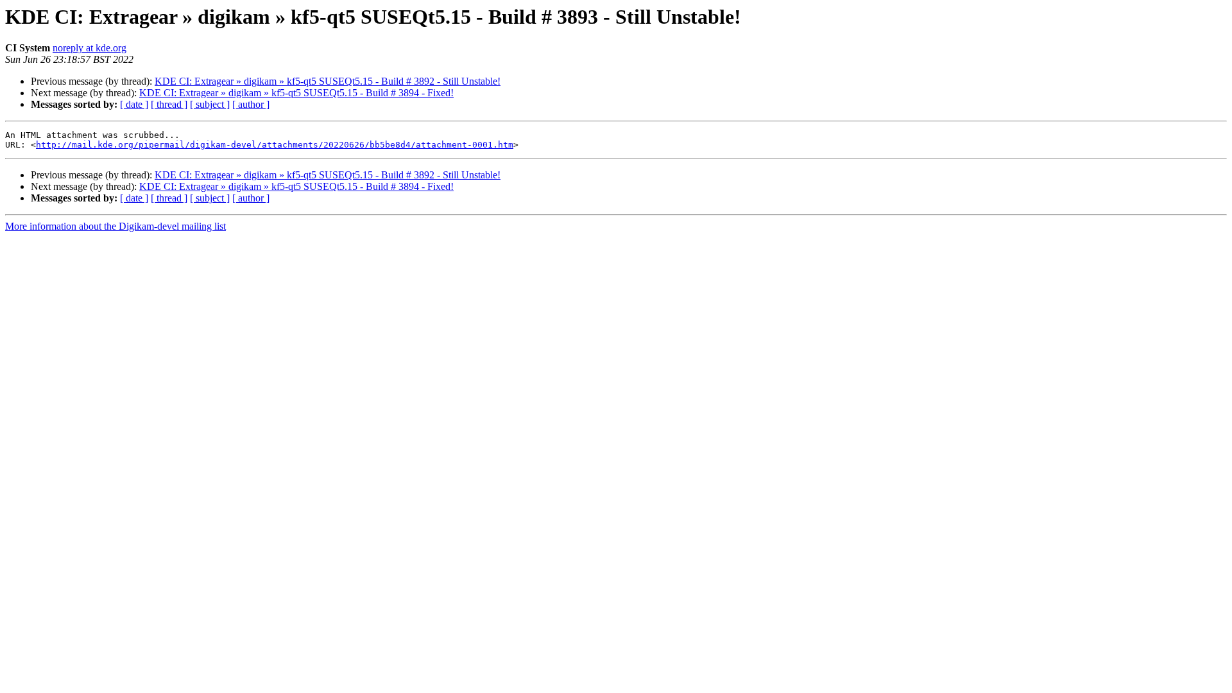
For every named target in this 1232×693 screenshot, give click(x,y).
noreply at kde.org (89, 47)
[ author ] (251, 104)
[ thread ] (169, 104)
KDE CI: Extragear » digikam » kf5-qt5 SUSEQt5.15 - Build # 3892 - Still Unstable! (328, 81)
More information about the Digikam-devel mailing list (115, 226)
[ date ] (134, 104)
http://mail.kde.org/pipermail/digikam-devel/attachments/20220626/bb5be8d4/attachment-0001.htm (274, 145)
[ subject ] (210, 104)
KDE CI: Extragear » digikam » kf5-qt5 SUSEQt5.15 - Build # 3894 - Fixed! (296, 92)
